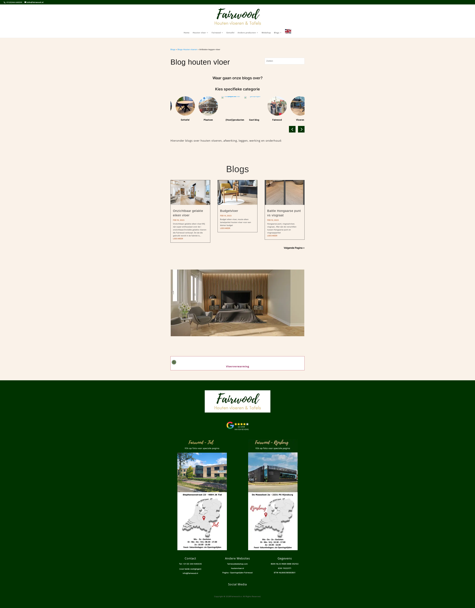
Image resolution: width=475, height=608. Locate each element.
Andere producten (247, 33)
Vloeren (274, 120)
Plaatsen (181, 120)
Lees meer (178, 238)
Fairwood (216, 33)
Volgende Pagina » (294, 247)
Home (187, 33)
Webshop (266, 33)
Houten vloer (199, 33)
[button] (292, 129)
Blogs (276, 33)
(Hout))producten (208, 120)
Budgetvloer (229, 211)
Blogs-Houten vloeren (187, 49)
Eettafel (230, 33)
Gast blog (228, 120)
